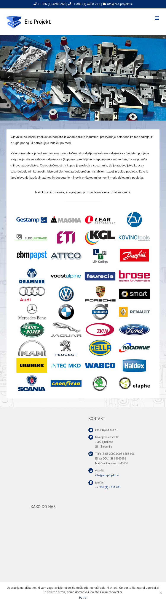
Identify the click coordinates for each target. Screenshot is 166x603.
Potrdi (83, 597)
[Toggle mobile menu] (157, 18)
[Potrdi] (160, 592)
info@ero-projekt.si (119, 4)
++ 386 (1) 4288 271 (86, 4)
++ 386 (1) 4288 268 (51, 4)
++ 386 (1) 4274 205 (107, 487)
